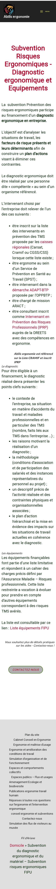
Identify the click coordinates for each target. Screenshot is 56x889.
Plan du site (32, 734)
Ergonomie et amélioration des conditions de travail (28, 751)
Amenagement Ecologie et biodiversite (25, 784)
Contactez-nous (32, 818)
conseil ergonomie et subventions (32, 813)
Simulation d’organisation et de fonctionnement (28, 761)
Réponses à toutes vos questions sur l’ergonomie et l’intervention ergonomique (30, 804)
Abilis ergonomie (17, 16)
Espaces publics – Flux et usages (32, 777)
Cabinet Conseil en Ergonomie (32, 739)
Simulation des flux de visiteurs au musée (30, 825)
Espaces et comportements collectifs (26, 770)
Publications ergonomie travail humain (27, 793)
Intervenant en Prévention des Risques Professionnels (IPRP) (31, 322)
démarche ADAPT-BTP (30, 290)
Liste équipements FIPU (29, 628)
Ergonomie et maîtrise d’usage (32, 744)
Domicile (17, 845)
